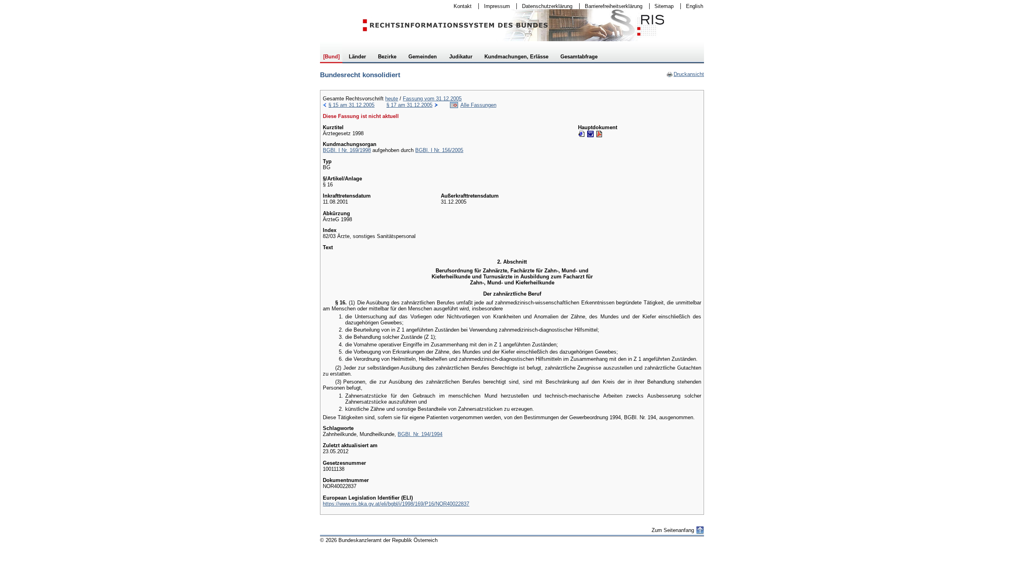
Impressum (494, 6)
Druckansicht (685, 74)
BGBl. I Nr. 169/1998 (347, 150)
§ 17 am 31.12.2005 (409, 105)
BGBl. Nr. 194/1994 (420, 434)
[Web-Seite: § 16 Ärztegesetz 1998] (581, 134)
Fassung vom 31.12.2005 (432, 99)
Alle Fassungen (478, 105)
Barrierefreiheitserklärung (611, 6)
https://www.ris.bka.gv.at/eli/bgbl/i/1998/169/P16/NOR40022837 (396, 504)
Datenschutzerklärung (544, 6)
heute (391, 99)
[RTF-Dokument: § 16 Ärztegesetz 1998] (590, 134)
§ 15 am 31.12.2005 (351, 105)
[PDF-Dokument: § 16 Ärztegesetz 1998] (599, 134)
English (694, 6)
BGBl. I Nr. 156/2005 (439, 150)
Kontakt (460, 6)
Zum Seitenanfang (673, 530)
